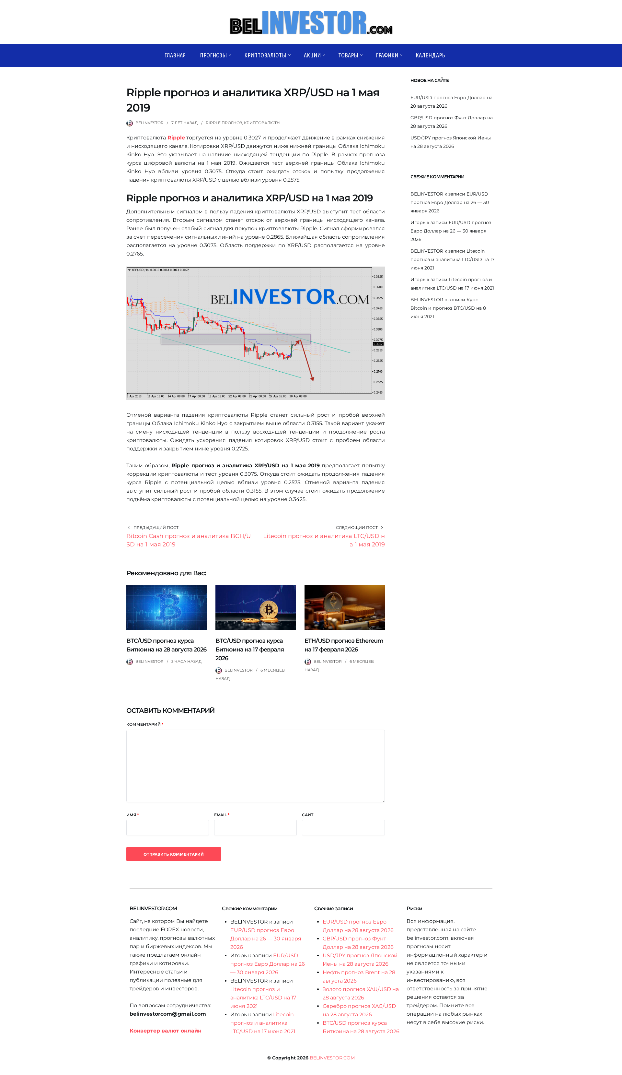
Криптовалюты (265, 55)
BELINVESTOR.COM (332, 1058)
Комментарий (144, 724)
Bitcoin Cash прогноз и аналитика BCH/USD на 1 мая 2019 (188, 540)
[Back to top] (615, 1068)
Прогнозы (213, 55)
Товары (348, 55)
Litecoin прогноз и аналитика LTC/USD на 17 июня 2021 (452, 259)
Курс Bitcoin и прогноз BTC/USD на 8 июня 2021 (448, 308)
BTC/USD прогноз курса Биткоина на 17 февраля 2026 (249, 649)
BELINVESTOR (149, 122)
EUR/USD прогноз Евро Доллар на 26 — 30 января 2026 (449, 202)
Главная (175, 55)
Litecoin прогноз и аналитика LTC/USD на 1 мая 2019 (324, 540)
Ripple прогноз (224, 122)
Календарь (430, 55)
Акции (312, 55)
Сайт (307, 814)
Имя (132, 814)
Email (221, 814)
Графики (387, 55)
